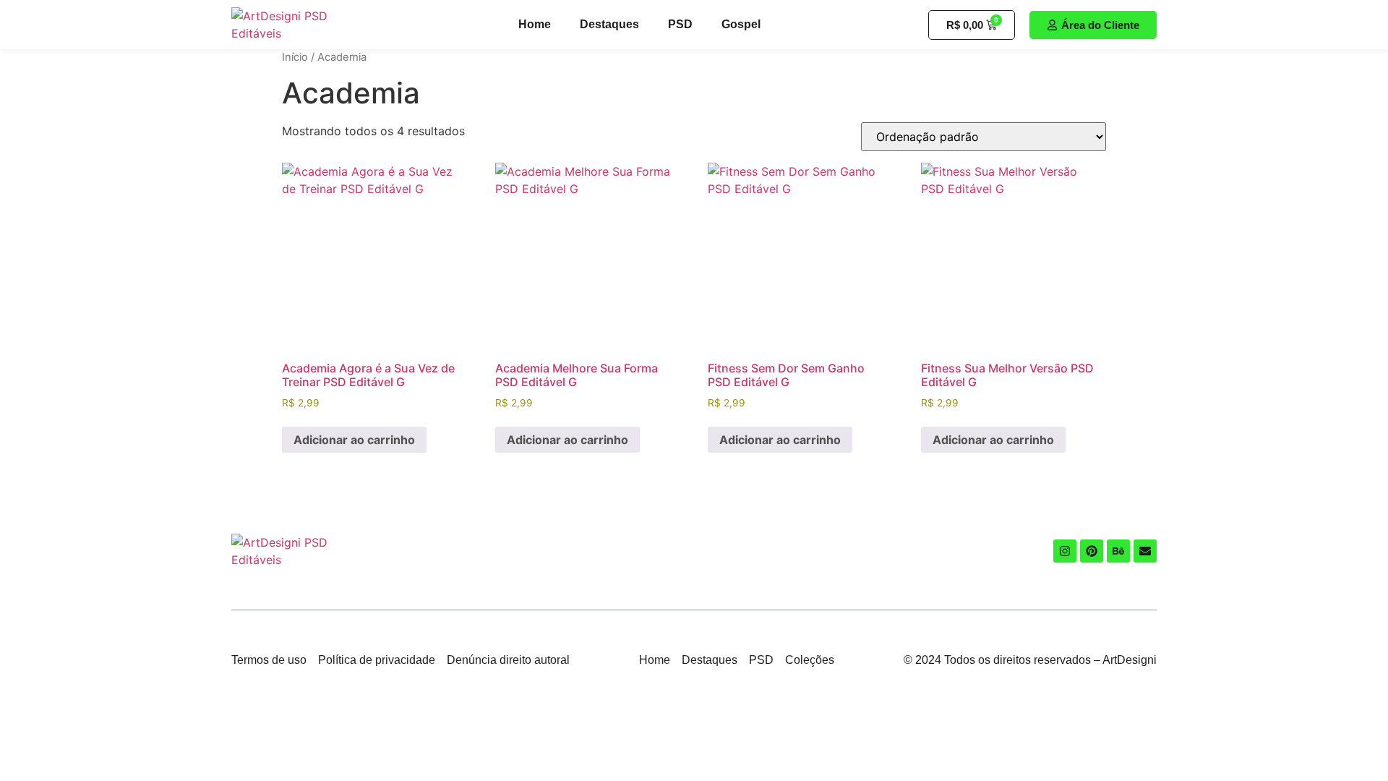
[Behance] (1118, 551)
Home (534, 24)
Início (295, 57)
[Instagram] (1064, 551)
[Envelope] (1145, 551)
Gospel (741, 24)
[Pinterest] (1091, 551)
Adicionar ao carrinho (354, 439)
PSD (680, 24)
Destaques (609, 24)
